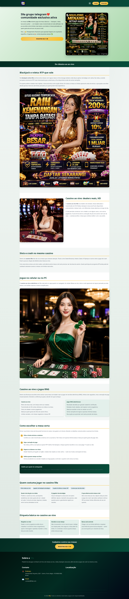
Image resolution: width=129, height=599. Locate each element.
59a (32, 557)
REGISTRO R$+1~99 (42, 39)
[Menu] (89, 3)
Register (104, 3)
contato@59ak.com (30, 581)
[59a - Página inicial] (23, 3)
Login (96, 3)
